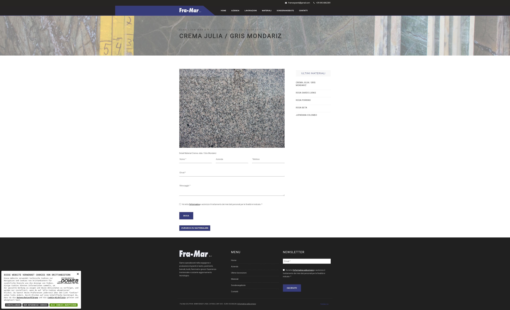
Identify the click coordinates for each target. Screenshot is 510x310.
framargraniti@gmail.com (299, 3)
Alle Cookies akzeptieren (63, 305)
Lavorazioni (251, 11)
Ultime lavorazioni (238, 273)
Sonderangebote (285, 11)
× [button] (78, 273)
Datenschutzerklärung (27, 298)
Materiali (267, 11)
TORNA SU (324, 304)
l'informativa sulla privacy (303, 270)
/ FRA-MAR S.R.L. (201, 30)
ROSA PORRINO (303, 100)
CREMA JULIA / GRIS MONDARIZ (306, 83)
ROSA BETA (301, 108)
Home (223, 11)
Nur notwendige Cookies (35, 305)
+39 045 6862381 (323, 3)
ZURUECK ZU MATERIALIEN (194, 228)
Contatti (303, 11)
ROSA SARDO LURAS (306, 93)
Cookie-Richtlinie (57, 298)
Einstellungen (13, 305)
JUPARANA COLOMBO (306, 115)
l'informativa (194, 204)
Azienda (235, 11)
